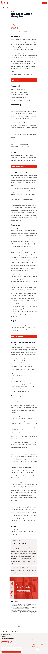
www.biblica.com (22, 611)
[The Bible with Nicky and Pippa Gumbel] (4, 3)
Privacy (41, 642)
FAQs (34, 3)
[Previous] (2, 327)
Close (11, 651)
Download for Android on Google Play (23, 591)
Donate (38, 3)
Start (25, 3)
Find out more (4, 649)
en (7, 7)
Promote (33, 646)
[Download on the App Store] (4, 638)
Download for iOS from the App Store (23, 590)
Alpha (29, 295)
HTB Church (42, 637)
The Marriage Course (34, 640)
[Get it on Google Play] (11, 638)
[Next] (46, 327)
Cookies (33, 644)
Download (45, 3)
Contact (33, 637)
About (29, 3)
